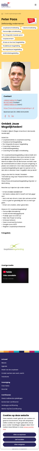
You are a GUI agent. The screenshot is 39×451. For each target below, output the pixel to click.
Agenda (4, 366)
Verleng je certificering (9, 405)
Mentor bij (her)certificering (11, 409)
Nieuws (3, 363)
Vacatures (5, 377)
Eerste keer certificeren (10, 402)
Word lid (4, 389)
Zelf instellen (19, 440)
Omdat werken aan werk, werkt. (12, 373)
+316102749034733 (10, 100)
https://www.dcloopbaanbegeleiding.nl (18, 108)
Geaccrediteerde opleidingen (11, 398)
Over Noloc (5, 386)
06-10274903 (8, 102)
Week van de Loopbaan (9, 370)
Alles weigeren (19, 444)
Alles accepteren (19, 435)
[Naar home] (6, 5)
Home (2, 13)
